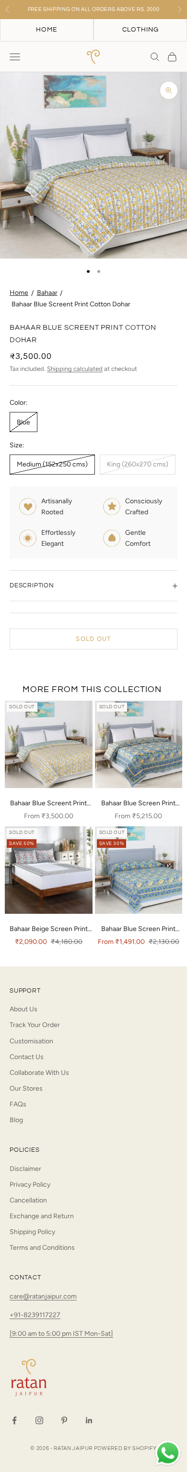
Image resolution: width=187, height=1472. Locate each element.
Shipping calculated (75, 368)
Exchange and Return (42, 1216)
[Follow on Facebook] (14, 1420)
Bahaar (47, 293)
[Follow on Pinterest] (64, 1420)
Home (19, 293)
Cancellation (28, 1200)
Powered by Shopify (125, 1448)
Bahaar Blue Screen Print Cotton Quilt (138, 804)
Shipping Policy (32, 1232)
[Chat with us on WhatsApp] (167, 1453)
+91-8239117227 (35, 1315)
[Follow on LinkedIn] (89, 1420)
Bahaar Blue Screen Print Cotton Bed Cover (138, 929)
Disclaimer (25, 1169)
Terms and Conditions (42, 1248)
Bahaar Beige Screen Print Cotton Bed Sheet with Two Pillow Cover (48, 929)
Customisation (31, 1041)
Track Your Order (35, 1025)
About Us (23, 1009)
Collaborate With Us (39, 1073)
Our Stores (26, 1088)
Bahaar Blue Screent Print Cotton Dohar (71, 304)
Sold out (93, 638)
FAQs (18, 1104)
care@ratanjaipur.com (43, 1296)
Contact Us (27, 1057)
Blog (16, 1120)
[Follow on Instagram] (39, 1420)
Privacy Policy (30, 1184)
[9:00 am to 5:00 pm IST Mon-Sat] (61, 1334)
